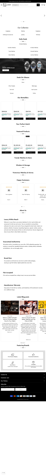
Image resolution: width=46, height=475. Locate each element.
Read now (9, 332)
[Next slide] (44, 15)
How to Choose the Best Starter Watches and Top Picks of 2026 (28, 319)
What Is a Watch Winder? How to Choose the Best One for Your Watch (10, 319)
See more (22, 342)
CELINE (27, 115)
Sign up (20, 389)
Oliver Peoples (4, 149)
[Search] (38, 5)
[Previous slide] (1, 15)
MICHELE (15, 149)
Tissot (2, 115)
